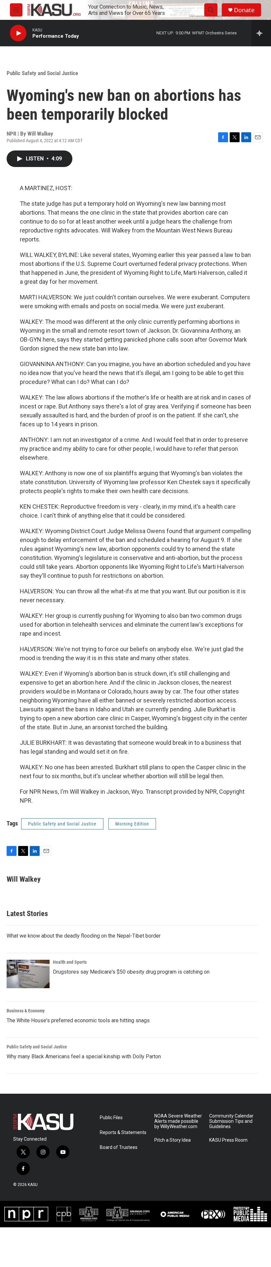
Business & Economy (26, 1010)
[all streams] (261, 33)
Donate (244, 10)
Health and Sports (70, 962)
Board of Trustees (118, 1147)
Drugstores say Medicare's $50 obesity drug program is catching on (131, 972)
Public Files (111, 1117)
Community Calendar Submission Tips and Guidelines (231, 1121)
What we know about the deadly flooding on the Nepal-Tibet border (84, 936)
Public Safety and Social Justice (42, 73)
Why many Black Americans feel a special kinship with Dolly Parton (84, 1056)
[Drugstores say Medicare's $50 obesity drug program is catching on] (28, 974)
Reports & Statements (123, 1132)
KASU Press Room (228, 1140)
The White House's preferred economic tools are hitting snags (78, 1020)
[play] (18, 33)
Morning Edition (132, 823)
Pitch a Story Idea (172, 1140)
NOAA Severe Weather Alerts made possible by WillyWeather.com (178, 1121)
